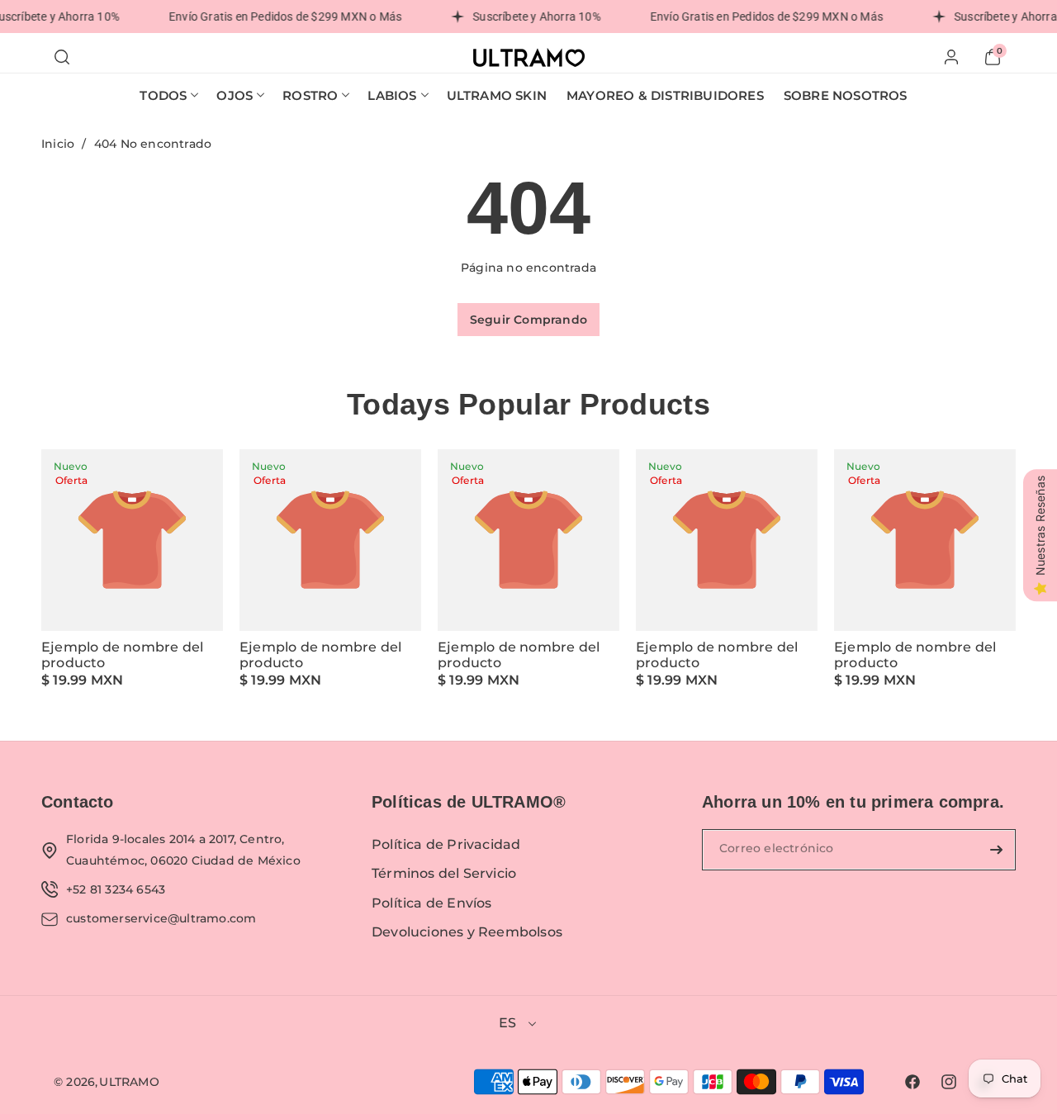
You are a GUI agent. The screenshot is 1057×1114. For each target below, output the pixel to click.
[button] (62, 57)
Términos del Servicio (444, 873)
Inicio (57, 143)
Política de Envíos (432, 903)
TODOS (163, 95)
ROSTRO (310, 95)
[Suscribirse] (997, 850)
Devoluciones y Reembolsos (467, 932)
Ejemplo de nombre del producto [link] (122, 655)
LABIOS (391, 95)
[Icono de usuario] (951, 57)
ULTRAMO (129, 1081)
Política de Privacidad (446, 844)
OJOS (234, 95)
